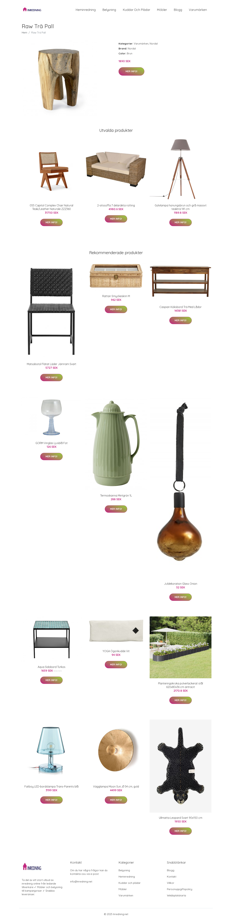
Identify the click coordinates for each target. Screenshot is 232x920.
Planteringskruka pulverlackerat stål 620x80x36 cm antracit (180, 685)
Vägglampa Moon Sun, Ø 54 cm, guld (116, 786)
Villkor (170, 882)
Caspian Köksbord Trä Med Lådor (180, 307)
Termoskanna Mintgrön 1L (116, 495)
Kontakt (171, 876)
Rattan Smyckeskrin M (116, 296)
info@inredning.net (81, 881)
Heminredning (86, 10)
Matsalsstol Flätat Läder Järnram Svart (51, 364)
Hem (24, 32)
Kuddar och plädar (136, 10)
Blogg (178, 10)
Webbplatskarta (176, 895)
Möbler (162, 10)
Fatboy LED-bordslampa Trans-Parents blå (51, 786)
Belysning (109, 10)
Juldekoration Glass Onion (180, 583)
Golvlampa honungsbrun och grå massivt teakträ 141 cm (181, 207)
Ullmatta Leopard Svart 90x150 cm (180, 817)
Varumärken (198, 10)
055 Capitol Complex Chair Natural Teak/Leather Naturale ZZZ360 (51, 207)
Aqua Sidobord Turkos (51, 667)
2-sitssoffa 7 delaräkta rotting (116, 205)
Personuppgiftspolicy (179, 889)
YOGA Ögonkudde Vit (116, 651)
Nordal (154, 43)
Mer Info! (131, 71)
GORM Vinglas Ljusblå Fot (51, 443)
